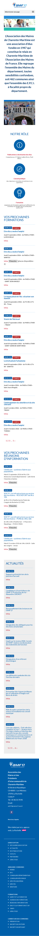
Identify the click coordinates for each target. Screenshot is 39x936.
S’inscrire (13, 261)
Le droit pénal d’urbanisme (14, 361)
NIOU (21, 827)
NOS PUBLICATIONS (16, 851)
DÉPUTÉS (13, 884)
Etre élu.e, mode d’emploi (14, 231)
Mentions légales (13, 819)
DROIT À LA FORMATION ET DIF (20, 905)
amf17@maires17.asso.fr (15, 806)
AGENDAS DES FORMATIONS (19, 900)
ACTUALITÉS (14, 848)
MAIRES (12, 870)
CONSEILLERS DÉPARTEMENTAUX (20, 875)
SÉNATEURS (13, 887)
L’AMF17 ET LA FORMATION (18, 897)
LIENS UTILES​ (14, 859)
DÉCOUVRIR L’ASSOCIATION (18, 845)
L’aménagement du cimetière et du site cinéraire (19, 404)
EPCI (11, 872)
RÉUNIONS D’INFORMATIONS (19, 903)
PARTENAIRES (14, 857)
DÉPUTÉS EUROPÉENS (16, 881)
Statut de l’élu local (12, 319)
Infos (6, 241)
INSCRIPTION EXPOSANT (17, 927)
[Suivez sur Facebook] (11, 812)
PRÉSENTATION (14, 921)
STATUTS (13, 854)
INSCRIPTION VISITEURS (17, 924)
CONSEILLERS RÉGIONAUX (18, 878)
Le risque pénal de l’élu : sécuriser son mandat (19, 297)
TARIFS (12, 908)
